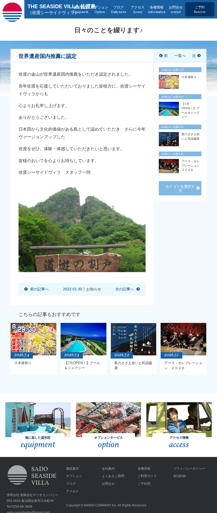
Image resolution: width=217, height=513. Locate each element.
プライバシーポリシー (189, 468)
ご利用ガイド (147, 476)
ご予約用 (144, 483)
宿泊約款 (179, 476)
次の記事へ (124, 289)
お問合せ (108, 483)
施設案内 (72, 468)
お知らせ (93, 289)
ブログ (71, 483)
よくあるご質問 (113, 476)
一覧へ (180, 55)
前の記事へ (39, 289)
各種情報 (144, 468)
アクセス (72, 491)
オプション (74, 476)
